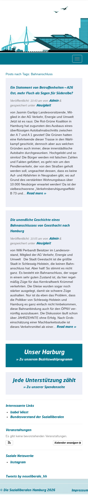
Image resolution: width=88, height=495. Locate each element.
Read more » (36, 193)
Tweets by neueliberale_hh (26, 476)
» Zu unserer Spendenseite (44, 387)
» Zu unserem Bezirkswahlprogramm (44, 359)
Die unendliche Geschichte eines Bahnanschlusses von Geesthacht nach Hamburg (40, 225)
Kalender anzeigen (66, 442)
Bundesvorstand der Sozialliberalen (37, 417)
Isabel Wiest (19, 412)
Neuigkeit (43, 105)
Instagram (17, 462)
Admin (53, 100)
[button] (9, 443)
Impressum (80, 490)
